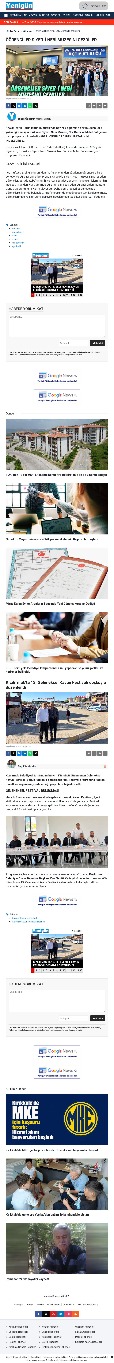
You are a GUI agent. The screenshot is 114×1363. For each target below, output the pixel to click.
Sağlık (89, 15)
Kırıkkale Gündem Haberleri (56, 1347)
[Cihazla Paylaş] (35, 105)
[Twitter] (13, 105)
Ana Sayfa (14, 31)
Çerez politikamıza (71, 1360)
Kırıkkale (16, 228)
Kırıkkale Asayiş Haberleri (88, 1342)
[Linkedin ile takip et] (60, 1314)
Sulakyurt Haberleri (85, 1331)
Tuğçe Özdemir (26, 118)
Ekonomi (77, 15)
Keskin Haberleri (50, 1326)
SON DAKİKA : (11, 22)
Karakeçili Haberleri (52, 1336)
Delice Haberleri (83, 1336)
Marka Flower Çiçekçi (88, 1304)
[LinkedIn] (24, 105)
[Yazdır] (88, 105)
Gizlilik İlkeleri (53, 1304)
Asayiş (33, 15)
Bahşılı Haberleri (50, 1331)
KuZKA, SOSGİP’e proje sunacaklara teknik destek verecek (52, 22)
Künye (30, 1304)
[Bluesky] (19, 105)
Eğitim (66, 15)
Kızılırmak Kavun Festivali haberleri (28, 921)
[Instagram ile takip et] (105, 766)
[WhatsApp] (30, 105)
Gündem (44, 15)
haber (14, 235)
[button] (94, 105)
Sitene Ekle (69, 1304)
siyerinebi (16, 246)
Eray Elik (22, 766)
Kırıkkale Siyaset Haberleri (22, 1347)
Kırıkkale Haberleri (18, 1326)
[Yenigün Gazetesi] (19, 5)
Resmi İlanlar (18, 15)
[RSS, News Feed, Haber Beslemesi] (75, 1314)
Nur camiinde (18, 242)
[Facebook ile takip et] (38, 1314)
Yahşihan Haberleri (84, 1326)
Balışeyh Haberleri (18, 1331)
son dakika (17, 232)
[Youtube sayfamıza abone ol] (53, 1314)
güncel (15, 239)
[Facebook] (8, 105)
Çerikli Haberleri (50, 1342)
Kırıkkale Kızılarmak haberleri (25, 918)
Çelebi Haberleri (17, 1336)
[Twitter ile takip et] (46, 1314)
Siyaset (55, 15)
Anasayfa (18, 1304)
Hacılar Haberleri (17, 1342)
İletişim (40, 1304)
